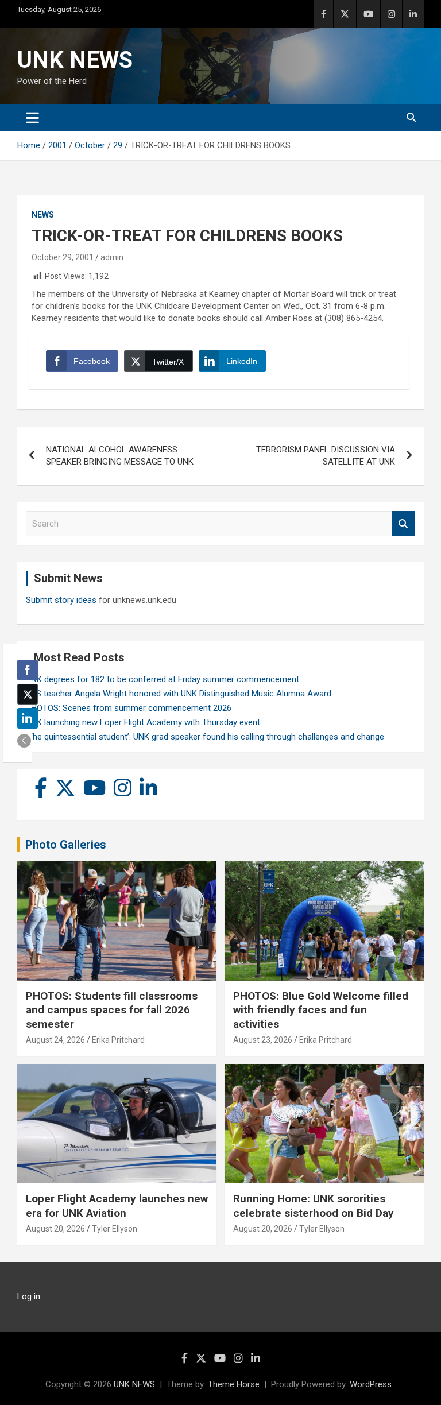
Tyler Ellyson (114, 1228)
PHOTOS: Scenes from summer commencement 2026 (128, 708)
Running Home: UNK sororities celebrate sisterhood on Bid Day (313, 1206)
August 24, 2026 (55, 1039)
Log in (28, 1296)
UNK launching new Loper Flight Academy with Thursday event (143, 722)
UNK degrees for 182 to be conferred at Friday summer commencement (162, 679)
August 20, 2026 (55, 1228)
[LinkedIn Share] (27, 718)
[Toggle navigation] (32, 117)
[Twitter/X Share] (27, 694)
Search (403, 524)
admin (111, 257)
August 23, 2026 (262, 1039)
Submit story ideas (61, 600)
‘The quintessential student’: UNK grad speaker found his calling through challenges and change (205, 736)
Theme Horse (234, 1384)
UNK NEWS (75, 60)
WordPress (371, 1384)
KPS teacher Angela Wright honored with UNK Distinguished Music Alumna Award (178, 693)
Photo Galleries (65, 844)
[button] (24, 741)
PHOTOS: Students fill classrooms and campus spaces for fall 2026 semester (112, 1010)
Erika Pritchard (118, 1039)
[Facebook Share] (27, 670)
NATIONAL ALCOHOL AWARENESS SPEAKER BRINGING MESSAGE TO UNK (120, 455)
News (43, 214)
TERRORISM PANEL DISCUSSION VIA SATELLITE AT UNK (325, 455)
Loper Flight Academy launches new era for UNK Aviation (117, 1206)
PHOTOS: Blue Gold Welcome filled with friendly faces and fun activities (320, 1010)
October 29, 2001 (63, 257)
